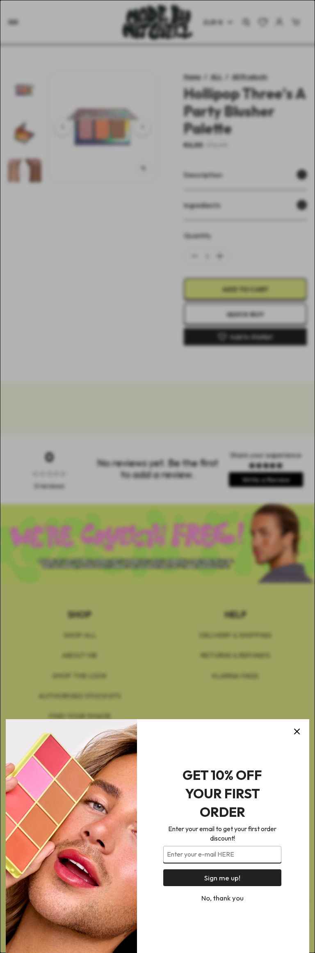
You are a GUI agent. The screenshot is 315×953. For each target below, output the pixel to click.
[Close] (297, 731)
